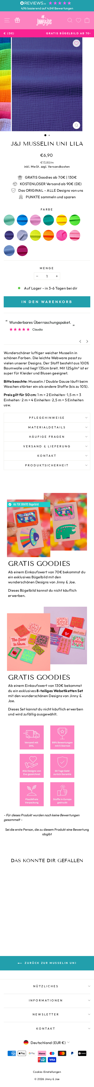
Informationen (46, 1000)
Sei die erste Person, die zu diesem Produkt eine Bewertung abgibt (47, 831)
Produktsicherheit (47, 465)
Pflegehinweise (47, 417)
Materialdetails (47, 427)
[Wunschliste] (78, 20)
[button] (47, 831)
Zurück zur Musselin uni (50, 963)
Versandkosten (59, 167)
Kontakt (47, 455)
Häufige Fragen (47, 436)
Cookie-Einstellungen (47, 1071)
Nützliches (46, 986)
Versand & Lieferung (47, 446)
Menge (47, 268)
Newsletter (46, 1014)
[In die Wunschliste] (76, 43)
